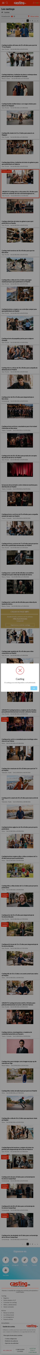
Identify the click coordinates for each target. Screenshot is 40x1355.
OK (34, 688)
